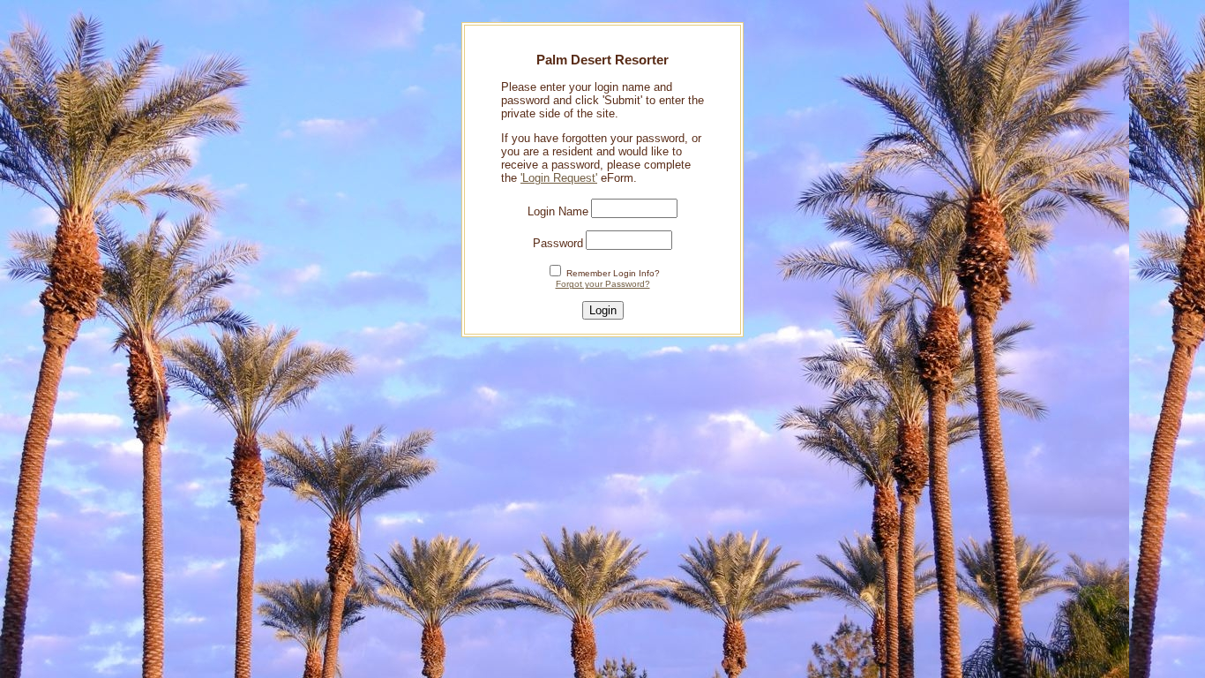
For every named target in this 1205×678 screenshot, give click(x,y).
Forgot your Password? (603, 284)
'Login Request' (558, 178)
